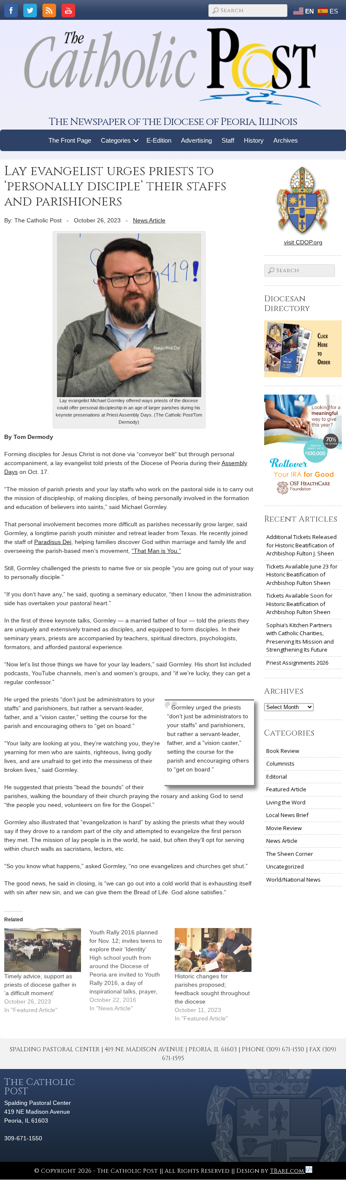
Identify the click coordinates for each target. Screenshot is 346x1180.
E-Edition (158, 140)
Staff (228, 140)
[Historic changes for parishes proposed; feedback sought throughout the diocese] (213, 950)
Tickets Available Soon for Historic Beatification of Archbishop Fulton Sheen (299, 604)
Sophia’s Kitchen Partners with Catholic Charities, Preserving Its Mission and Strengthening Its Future (300, 637)
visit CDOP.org (303, 242)
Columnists (280, 763)
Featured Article (286, 789)
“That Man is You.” (156, 550)
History (254, 140)
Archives (285, 140)
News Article (149, 220)
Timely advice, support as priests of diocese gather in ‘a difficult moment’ (40, 984)
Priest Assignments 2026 (297, 662)
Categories (116, 140)
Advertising (196, 140)
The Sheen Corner (289, 854)
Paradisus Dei (52, 542)
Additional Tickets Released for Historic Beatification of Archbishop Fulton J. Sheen (301, 545)
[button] (136, 140)
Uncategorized (285, 866)
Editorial (276, 776)
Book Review (282, 751)
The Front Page (70, 140)
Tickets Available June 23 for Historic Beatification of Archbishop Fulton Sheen (302, 575)
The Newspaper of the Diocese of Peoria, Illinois (173, 122)
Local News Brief (287, 815)
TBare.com (287, 1171)
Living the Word (285, 802)
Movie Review (284, 828)
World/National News (293, 879)
